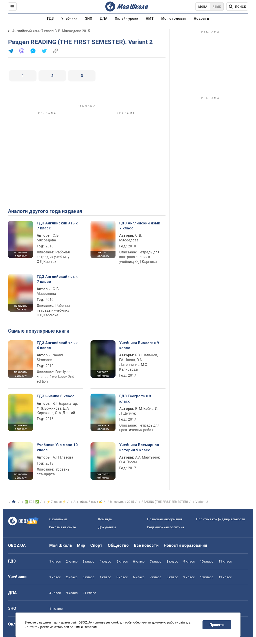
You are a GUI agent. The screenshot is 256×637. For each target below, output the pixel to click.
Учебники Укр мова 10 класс (57, 447)
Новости (201, 18)
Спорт (96, 545)
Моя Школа (60, 545)
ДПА (103, 18)
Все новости (146, 545)
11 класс (225, 561)
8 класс (172, 561)
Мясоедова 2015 (122, 502)
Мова (202, 6)
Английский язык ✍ (88, 502)
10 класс (206, 561)
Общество (118, 545)
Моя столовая (173, 18)
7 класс (155, 561)
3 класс (88, 561)
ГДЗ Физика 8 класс (55, 396)
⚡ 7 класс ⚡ (56, 502)
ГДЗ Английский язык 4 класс (57, 345)
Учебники (69, 18)
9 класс (189, 561)
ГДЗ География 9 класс (135, 398)
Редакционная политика (165, 527)
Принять (217, 625)
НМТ (150, 18)
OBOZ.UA (17, 545)
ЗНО (88, 18)
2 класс (72, 561)
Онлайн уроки (126, 18)
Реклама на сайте (62, 527)
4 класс (105, 561)
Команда (105, 519)
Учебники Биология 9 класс (139, 345)
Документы (107, 527)
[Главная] (14, 502)
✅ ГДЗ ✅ (31, 502)
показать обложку (20, 254)
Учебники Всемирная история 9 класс (139, 447)
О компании (58, 519)
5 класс (122, 561)
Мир (81, 545)
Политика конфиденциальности (220, 519)
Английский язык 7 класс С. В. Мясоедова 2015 (51, 31)
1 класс (55, 561)
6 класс (138, 561)
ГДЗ (50, 18)
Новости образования (185, 545)
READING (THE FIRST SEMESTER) (165, 502)
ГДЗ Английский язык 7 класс (57, 225)
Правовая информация (164, 519)
